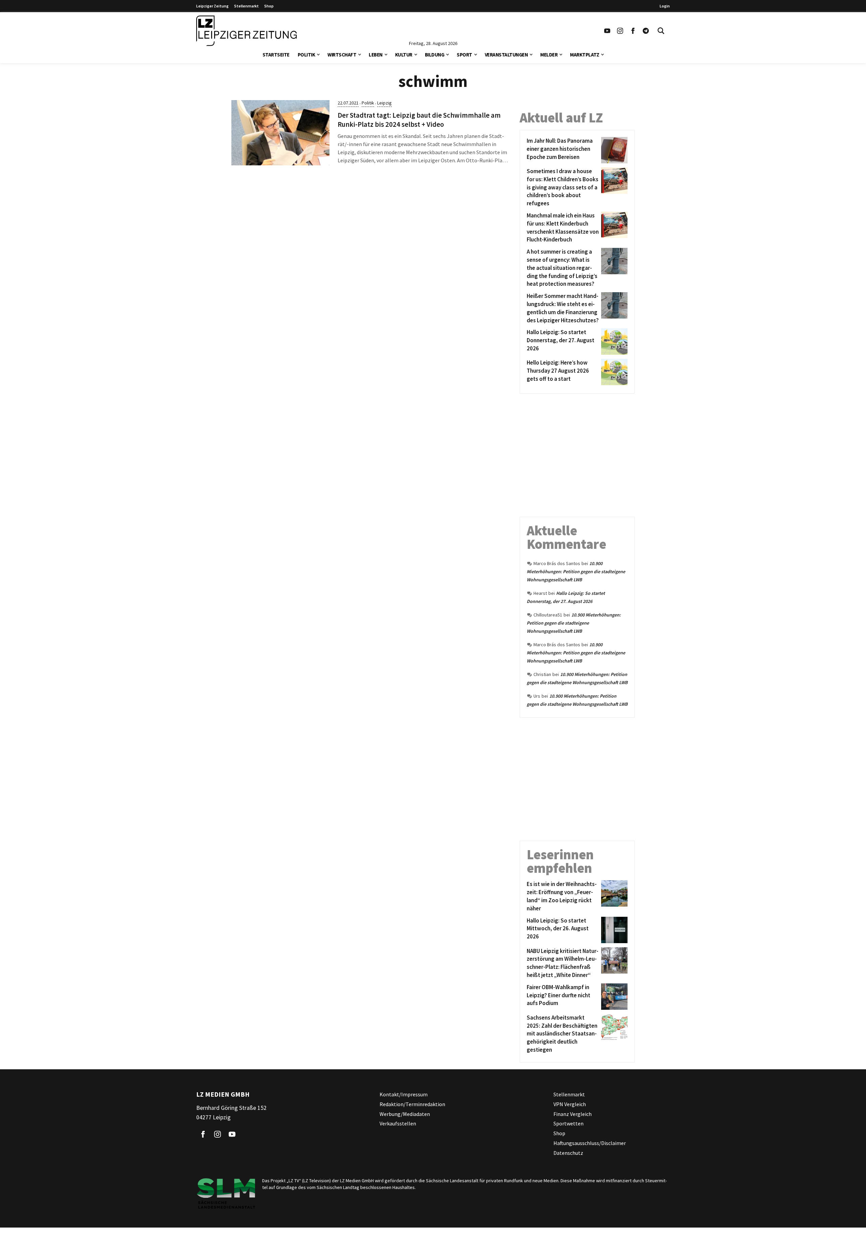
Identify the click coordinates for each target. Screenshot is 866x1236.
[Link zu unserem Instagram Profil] (620, 30)
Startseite (276, 54)
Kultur (403, 54)
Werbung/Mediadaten (405, 1113)
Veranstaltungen (506, 54)
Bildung (435, 54)
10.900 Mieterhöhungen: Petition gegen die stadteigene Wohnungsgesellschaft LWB (576, 571)
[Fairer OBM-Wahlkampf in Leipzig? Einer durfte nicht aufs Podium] (613, 996)
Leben (376, 54)
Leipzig (384, 103)
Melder (548, 54)
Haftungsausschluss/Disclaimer (589, 1143)
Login (665, 5)
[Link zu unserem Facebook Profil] (632, 30)
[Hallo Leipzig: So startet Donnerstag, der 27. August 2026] (613, 341)
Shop (269, 5)
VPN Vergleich (569, 1104)
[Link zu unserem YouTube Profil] (607, 30)
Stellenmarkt (246, 5)
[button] (318, 54)
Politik (306, 54)
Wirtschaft (341, 54)
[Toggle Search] (661, 31)
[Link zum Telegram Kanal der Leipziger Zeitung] (645, 30)
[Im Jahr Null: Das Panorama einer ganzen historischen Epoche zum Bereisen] (613, 150)
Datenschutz (568, 1152)
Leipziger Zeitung (212, 5)
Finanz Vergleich (572, 1113)
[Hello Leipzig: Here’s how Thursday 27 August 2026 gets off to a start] (613, 372)
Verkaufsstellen (398, 1123)
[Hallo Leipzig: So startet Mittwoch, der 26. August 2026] (613, 930)
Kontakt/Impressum (404, 1094)
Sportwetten (568, 1123)
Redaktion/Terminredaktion (412, 1104)
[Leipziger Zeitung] (246, 31)
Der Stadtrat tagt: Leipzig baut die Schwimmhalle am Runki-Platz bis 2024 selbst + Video (419, 120)
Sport (464, 54)
